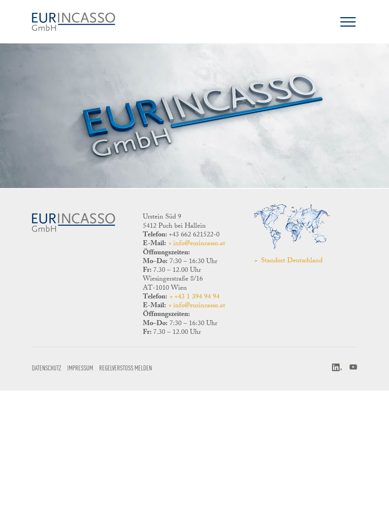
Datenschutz (46, 367)
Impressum (80, 367)
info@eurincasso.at (199, 244)
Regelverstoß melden (125, 367)
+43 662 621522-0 (194, 235)
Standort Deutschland (291, 261)
